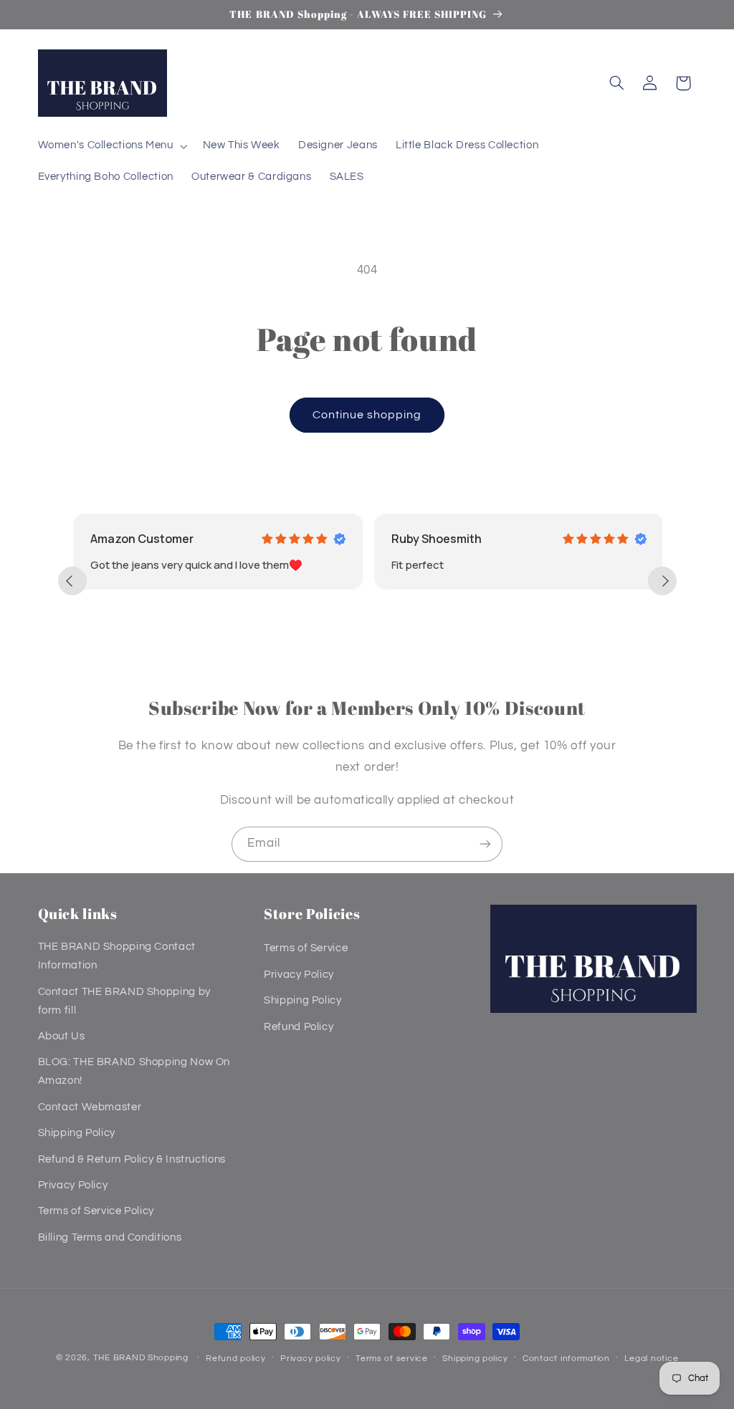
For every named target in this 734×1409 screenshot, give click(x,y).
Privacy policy (310, 1358)
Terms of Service (306, 948)
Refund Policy (298, 1026)
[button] (111, 146)
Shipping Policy (76, 1132)
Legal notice (651, 1358)
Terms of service (392, 1358)
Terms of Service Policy (96, 1211)
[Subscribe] (485, 844)
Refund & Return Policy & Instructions (132, 1159)
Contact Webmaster (90, 1107)
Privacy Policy (73, 1185)
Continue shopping (367, 414)
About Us (61, 1036)
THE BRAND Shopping (141, 1358)
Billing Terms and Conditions (110, 1237)
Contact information (566, 1358)
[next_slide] (662, 581)
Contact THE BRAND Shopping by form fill (124, 1001)
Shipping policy (474, 1358)
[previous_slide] (72, 581)
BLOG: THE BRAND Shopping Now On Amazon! (134, 1071)
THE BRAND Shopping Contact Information (117, 956)
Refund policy (236, 1358)
